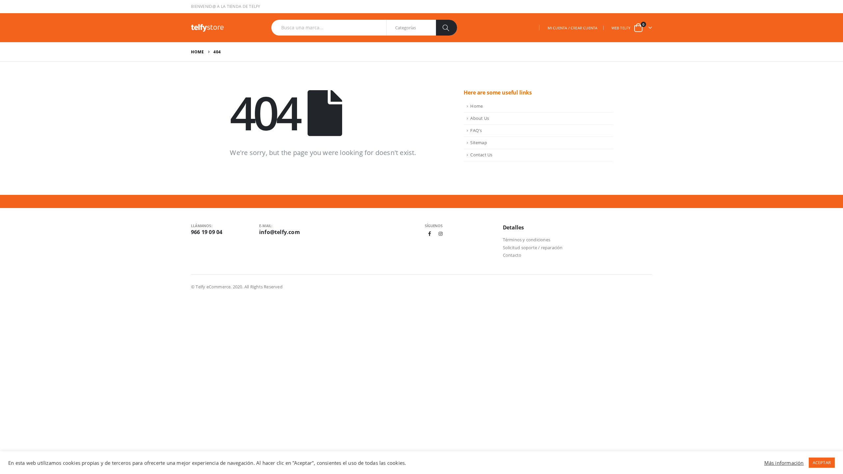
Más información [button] (784, 463)
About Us (479, 118)
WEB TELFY (621, 27)
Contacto (512, 255)
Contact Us (481, 155)
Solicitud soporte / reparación (533, 247)
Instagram (441, 234)
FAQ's (476, 130)
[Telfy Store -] (207, 27)
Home (476, 106)
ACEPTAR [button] (822, 462)
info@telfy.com (279, 232)
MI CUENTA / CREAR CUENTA (573, 27)
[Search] (446, 28)
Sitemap (478, 142)
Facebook (430, 234)
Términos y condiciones (526, 240)
